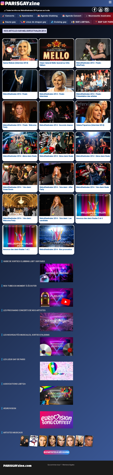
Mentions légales (68, 465)
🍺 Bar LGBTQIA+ (81, 22)
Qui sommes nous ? (54, 465)
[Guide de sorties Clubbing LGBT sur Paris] (56, 273)
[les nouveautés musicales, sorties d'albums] (56, 346)
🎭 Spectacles (26, 15)
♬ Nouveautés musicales (98, 15)
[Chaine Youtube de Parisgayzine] (100, 10)
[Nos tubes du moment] (56, 297)
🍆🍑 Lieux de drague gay (33, 22)
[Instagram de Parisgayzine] (107, 10)
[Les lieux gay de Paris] (56, 371)
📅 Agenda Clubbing (48, 15)
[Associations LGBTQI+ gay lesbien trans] (56, 395)
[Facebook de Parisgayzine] (94, 10)
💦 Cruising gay (59, 22)
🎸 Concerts (8, 15)
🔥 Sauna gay (9, 22)
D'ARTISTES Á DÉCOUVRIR (57, 452)
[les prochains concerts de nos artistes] (56, 322)
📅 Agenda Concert (71, 15)
